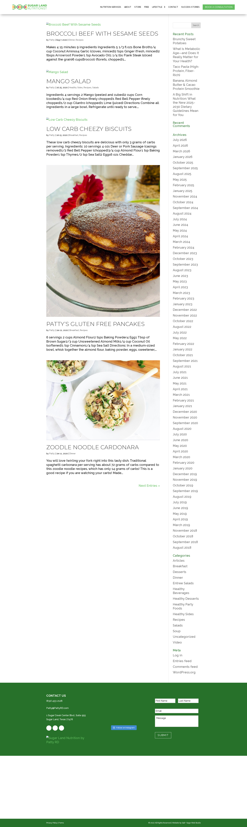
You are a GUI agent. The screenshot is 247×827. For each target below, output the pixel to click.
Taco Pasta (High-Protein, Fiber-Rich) (186, 71)
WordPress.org (184, 672)
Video (177, 642)
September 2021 (185, 361)
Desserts (179, 572)
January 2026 (182, 157)
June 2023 (180, 276)
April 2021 (180, 389)
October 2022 (183, 321)
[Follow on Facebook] (48, 728)
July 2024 (180, 219)
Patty (52, 40)
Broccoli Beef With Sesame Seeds (102, 33)
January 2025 (182, 191)
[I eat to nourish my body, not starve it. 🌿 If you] (123, 719)
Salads (95, 87)
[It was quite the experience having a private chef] (123, 709)
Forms (61, 823)
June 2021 (180, 377)
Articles (179, 560)
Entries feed (182, 661)
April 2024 (180, 236)
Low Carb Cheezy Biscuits (89, 128)
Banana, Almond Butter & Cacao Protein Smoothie (186, 85)
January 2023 (182, 304)
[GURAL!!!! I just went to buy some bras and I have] (108, 709)
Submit (163, 735)
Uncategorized (184, 636)
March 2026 (181, 151)
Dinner (72, 40)
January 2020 (182, 468)
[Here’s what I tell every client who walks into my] (139, 719)
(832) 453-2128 (54, 701)
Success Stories (190, 7)
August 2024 (182, 213)
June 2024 (180, 225)
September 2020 (185, 423)
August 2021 (182, 366)
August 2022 (182, 327)
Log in (177, 655)
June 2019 (180, 508)
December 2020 (185, 411)
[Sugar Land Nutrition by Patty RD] (69, 740)
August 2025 (182, 174)
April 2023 (180, 287)
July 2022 (180, 332)
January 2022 (182, 349)
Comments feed (185, 667)
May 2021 (180, 383)
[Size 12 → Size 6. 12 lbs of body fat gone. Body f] (108, 700)
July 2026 (180, 140)
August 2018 (182, 547)
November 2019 (185, 479)
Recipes (79, 40)
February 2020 (183, 462)
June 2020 (180, 440)
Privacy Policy (51, 823)
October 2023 (183, 259)
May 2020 (180, 446)
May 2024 (180, 230)
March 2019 (181, 525)
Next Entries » (149, 485)
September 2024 (185, 208)
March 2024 (181, 242)
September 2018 (185, 542)
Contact (173, 7)
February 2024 (183, 247)
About (127, 7)
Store (137, 7)
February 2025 (183, 185)
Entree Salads (183, 583)
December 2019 (185, 474)
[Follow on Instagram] (61, 728)
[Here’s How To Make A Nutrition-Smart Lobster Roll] (139, 709)
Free (146, 7)
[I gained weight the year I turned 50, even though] (108, 719)
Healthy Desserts (186, 598)
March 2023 (181, 293)
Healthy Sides (76, 87)
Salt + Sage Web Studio (191, 823)
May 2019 (180, 513)
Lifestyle (157, 7)
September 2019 (185, 491)
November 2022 (185, 315)
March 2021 (181, 394)
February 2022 (183, 344)
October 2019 (183, 485)
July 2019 (180, 502)
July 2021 (180, 372)
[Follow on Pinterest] (55, 728)
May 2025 (180, 179)
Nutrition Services (110, 7)
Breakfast (73, 135)
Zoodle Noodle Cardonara (92, 447)
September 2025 (185, 168)
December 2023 (185, 253)
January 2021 (182, 406)
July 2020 (180, 434)
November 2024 (185, 196)
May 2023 (180, 281)
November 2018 (185, 530)
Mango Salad (68, 81)
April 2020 (180, 451)
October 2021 (183, 355)
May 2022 (180, 338)
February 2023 (183, 298)
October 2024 (183, 202)
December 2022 (185, 310)
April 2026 (180, 145)
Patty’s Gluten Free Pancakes (95, 323)
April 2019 (180, 519)
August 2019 (182, 496)
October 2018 (183, 536)
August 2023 (182, 270)
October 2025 (183, 162)
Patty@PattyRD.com (57, 708)
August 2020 (182, 429)
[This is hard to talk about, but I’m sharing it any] (139, 700)
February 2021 (183, 400)
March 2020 (181, 457)
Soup (177, 631)
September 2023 (185, 264)
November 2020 (185, 417)
